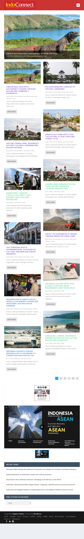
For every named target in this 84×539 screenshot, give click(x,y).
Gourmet (25, 516)
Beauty (39, 516)
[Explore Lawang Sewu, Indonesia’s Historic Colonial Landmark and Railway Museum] (22, 129)
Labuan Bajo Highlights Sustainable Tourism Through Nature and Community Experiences (21, 90)
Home (6, 516)
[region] (42, 433)
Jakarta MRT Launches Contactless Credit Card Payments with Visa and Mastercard (18, 196)
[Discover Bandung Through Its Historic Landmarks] (61, 73)
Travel (45, 56)
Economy (30, 309)
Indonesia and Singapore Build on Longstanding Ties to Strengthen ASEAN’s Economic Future (39, 490)
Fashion (32, 516)
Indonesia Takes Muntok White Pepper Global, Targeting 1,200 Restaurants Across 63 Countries (40, 485)
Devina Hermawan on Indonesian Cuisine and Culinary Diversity (29, 474)
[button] (42, 427)
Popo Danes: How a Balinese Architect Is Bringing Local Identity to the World (33, 480)
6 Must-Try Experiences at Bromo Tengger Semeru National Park (61, 235)
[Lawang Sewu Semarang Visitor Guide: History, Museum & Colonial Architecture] (61, 170)
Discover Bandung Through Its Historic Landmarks (60, 88)
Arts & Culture (18, 56)
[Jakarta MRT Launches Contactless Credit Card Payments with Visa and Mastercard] (22, 179)
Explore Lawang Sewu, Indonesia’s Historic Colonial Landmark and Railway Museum (22, 145)
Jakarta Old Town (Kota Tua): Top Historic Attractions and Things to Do (60, 136)
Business (16, 309)
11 (73, 378)
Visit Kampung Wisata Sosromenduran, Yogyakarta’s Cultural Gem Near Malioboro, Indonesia (21, 250)
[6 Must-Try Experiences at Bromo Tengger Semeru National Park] (61, 220)
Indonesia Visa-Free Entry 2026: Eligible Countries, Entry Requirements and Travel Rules (60, 286)
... (69, 378)
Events (51, 516)
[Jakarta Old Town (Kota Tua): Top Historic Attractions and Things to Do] (61, 120)
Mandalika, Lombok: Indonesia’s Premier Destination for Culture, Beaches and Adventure (61, 338)
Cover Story (26, 56)
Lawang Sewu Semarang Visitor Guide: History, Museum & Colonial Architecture (60, 186)
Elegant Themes (18, 514)
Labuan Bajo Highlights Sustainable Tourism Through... (32, 53)
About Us (7, 519)
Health (45, 516)
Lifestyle (12, 516)
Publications (16, 519)
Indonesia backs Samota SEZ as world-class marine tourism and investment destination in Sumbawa (22, 302)
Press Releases (71, 516)
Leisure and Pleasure (36, 56)
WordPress (37, 514)
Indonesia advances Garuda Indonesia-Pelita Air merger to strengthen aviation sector (21, 353)
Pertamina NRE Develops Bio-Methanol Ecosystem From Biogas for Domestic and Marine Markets (41, 469)
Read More (11, 112)
